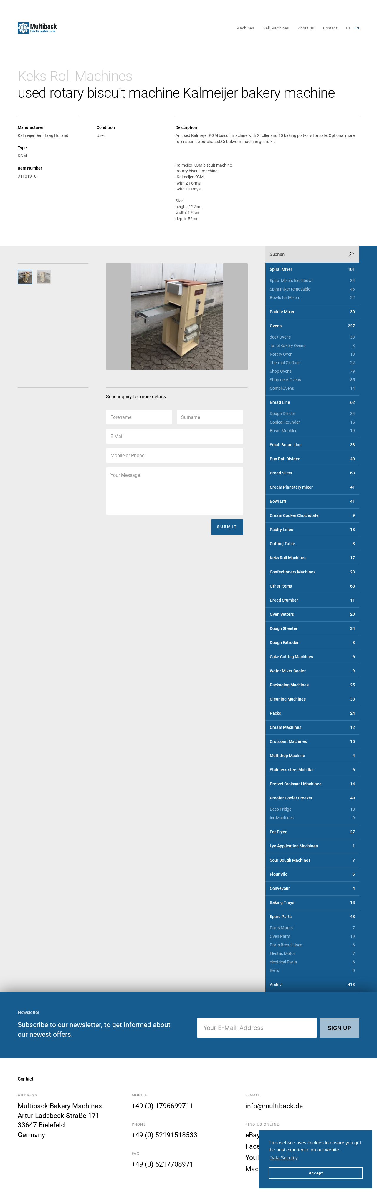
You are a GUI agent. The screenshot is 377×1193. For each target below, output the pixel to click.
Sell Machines (276, 28)
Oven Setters (312, 614)
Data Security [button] (283, 1157)
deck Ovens (312, 337)
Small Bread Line (312, 444)
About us (306, 28)
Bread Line (312, 402)
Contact (330, 28)
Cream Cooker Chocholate (312, 515)
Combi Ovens (312, 388)
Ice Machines (312, 817)
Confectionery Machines (312, 572)
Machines (245, 28)
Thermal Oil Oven (312, 362)
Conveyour (312, 888)
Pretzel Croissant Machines (312, 784)
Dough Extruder (312, 642)
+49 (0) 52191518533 (164, 1135)
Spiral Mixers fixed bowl (312, 280)
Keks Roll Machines (75, 76)
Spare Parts (312, 916)
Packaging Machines (312, 685)
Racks (312, 713)
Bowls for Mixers (312, 297)
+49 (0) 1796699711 (163, 1106)
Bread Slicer (312, 473)
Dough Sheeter (312, 628)
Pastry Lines (312, 529)
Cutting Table (312, 543)
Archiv (312, 984)
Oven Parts (312, 936)
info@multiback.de (274, 1106)
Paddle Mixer (312, 311)
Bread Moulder (312, 430)
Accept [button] (316, 1173)
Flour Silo (312, 874)
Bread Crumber (312, 600)
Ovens (312, 325)
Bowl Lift (312, 501)
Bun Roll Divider (312, 459)
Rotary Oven (312, 354)
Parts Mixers (312, 927)
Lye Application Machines (312, 846)
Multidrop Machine (312, 755)
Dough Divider (312, 413)
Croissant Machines (312, 741)
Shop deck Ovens (312, 379)
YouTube (258, 1157)
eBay (252, 1135)
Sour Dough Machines (312, 860)
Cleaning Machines (312, 699)
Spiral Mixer (312, 269)
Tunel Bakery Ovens (312, 345)
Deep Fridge (312, 809)
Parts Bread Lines (312, 945)
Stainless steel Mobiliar (312, 769)
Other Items (312, 586)
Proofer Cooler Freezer (312, 798)
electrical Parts (312, 962)
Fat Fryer (312, 831)
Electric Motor (312, 953)
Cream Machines (312, 727)
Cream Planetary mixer (312, 487)
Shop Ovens (312, 371)
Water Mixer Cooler (312, 670)
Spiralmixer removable (312, 289)
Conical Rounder (312, 422)
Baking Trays (312, 902)
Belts (312, 970)
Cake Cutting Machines (312, 656)
